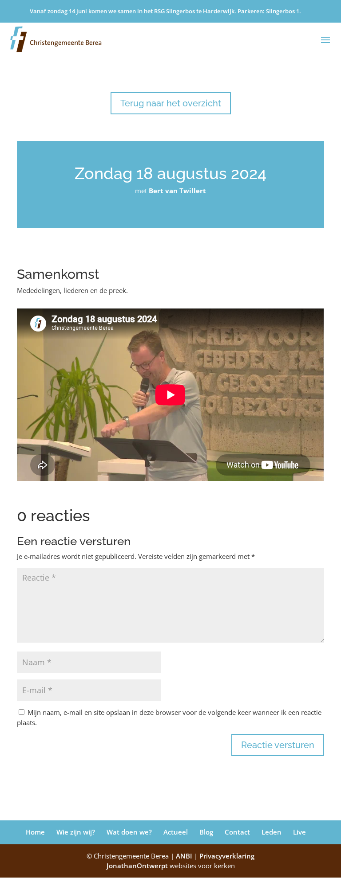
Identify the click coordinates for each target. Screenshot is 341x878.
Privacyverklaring (226, 855)
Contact (237, 831)
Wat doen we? (129, 831)
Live (299, 831)
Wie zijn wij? (75, 831)
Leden (272, 831)
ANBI (184, 855)
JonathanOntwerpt (171, 865)
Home (35, 831)
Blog (206, 831)
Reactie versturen (277, 745)
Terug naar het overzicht (170, 103)
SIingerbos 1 (282, 11)
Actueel (175, 831)
